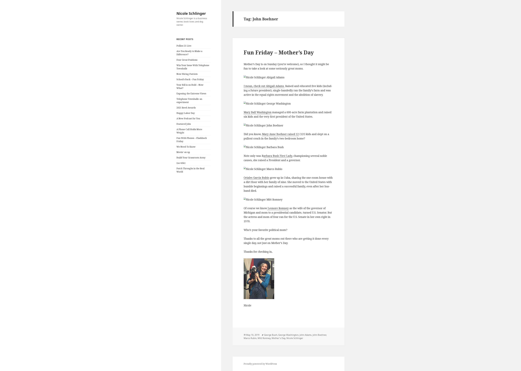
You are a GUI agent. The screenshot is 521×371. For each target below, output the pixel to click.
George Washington (288, 334)
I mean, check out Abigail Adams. (264, 86)
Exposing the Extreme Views (191, 93)
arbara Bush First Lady (277, 156)
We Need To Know (186, 146)
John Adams (306, 334)
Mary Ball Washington (257, 112)
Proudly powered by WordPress (260, 363)
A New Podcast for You (188, 118)
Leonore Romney (278, 208)
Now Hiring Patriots (187, 73)
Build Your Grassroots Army (191, 157)
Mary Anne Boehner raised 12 (280, 134)
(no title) (181, 163)
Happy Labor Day (186, 113)
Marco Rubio (250, 338)
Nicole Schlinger (191, 13)
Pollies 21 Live (184, 45)
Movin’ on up (183, 152)
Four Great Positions (187, 59)
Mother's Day (278, 338)
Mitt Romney (264, 338)
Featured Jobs (184, 123)
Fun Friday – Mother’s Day (279, 52)
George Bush (270, 334)
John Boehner (319, 334)
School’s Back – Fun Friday (190, 79)
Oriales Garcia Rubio (256, 177)
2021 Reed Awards (186, 107)
